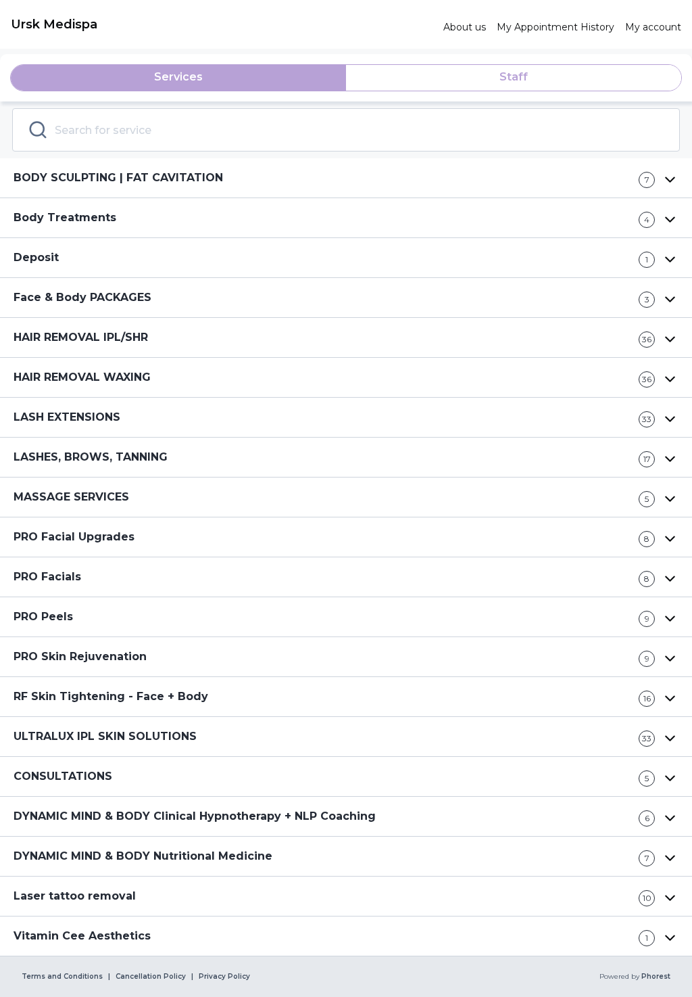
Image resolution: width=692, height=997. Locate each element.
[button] (346, 178)
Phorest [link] (655, 977)
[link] (221, 24)
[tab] (178, 78)
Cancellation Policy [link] (151, 977)
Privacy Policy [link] (224, 977)
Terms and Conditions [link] (62, 977)
